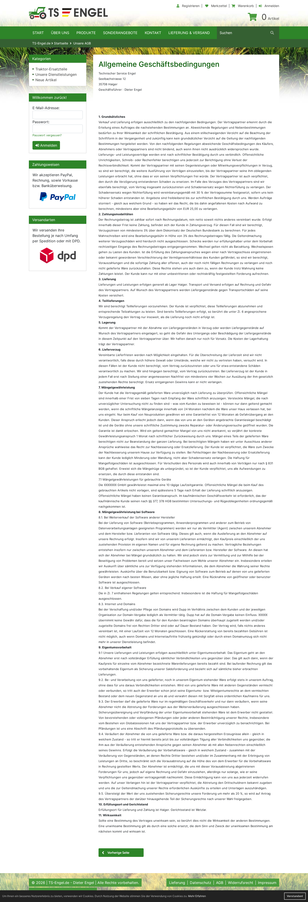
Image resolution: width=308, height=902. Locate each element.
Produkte (86, 32)
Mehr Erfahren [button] (197, 896)
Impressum (267, 882)
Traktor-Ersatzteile (51, 69)
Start (38, 32)
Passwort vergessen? (47, 135)
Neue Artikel (46, 80)
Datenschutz (200, 882)
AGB (219, 882)
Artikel (270, 18)
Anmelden (48, 145)
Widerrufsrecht (240, 882)
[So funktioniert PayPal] (57, 196)
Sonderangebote (120, 32)
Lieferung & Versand (189, 32)
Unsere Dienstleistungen (56, 74)
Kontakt (153, 32)
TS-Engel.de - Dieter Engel (71, 882)
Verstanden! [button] (295, 896)
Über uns (60, 32)
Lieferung (177, 882)
